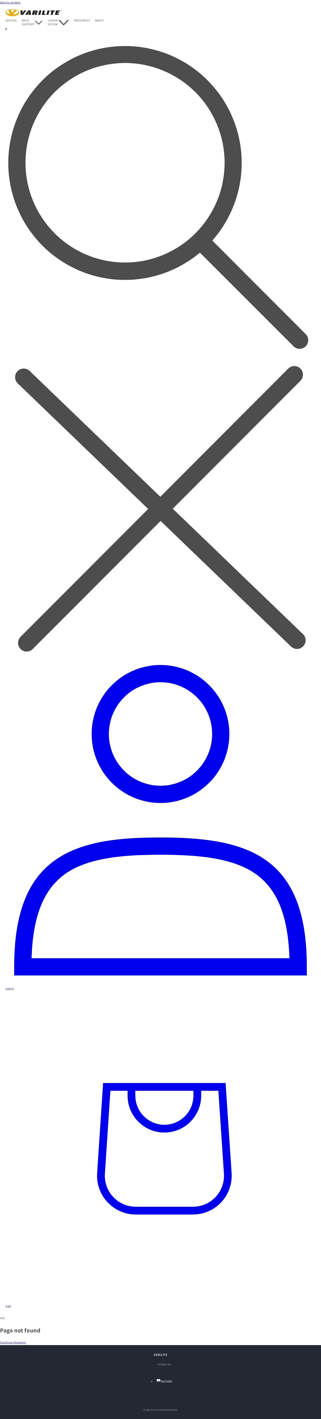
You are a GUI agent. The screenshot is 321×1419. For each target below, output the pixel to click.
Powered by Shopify (168, 1410)
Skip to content (10, 2)
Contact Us (164, 1364)
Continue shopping (13, 1342)
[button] (14, 21)
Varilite (154, 1410)
